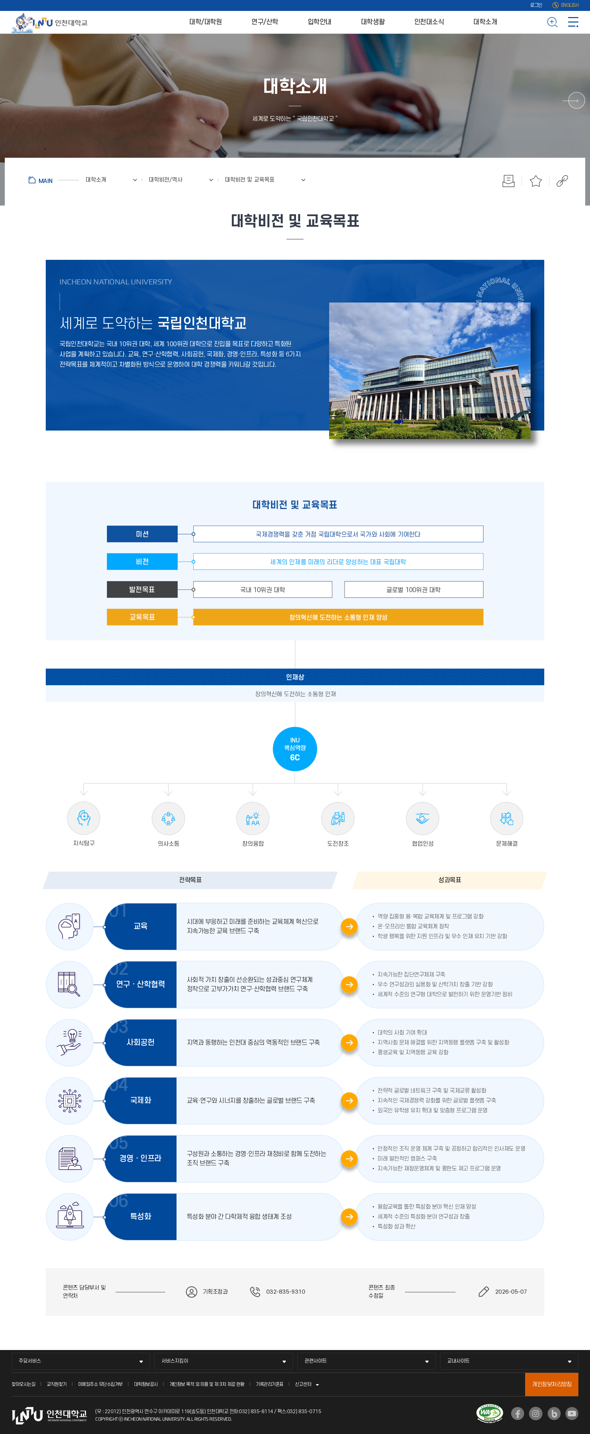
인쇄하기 (508, 181)
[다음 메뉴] (576, 100)
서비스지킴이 (174, 1361)
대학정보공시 (146, 1384)
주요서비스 (30, 1361)
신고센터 (303, 1384)
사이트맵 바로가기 (573, 22)
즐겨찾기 (535, 181)
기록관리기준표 (269, 1384)
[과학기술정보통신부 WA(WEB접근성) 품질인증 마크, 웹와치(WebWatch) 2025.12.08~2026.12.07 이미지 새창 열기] (489, 1408)
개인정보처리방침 (552, 1384)
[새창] (517, 1413)
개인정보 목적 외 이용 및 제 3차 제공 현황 (206, 1384)
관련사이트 (316, 1361)
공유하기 (558, 181)
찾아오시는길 (23, 1384)
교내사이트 (458, 1361)
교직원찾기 (57, 1384)
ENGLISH (570, 5)
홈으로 (54, 180)
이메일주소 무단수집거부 (100, 1384)
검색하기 (552, 22)
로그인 (536, 5)
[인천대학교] (51, 22)
